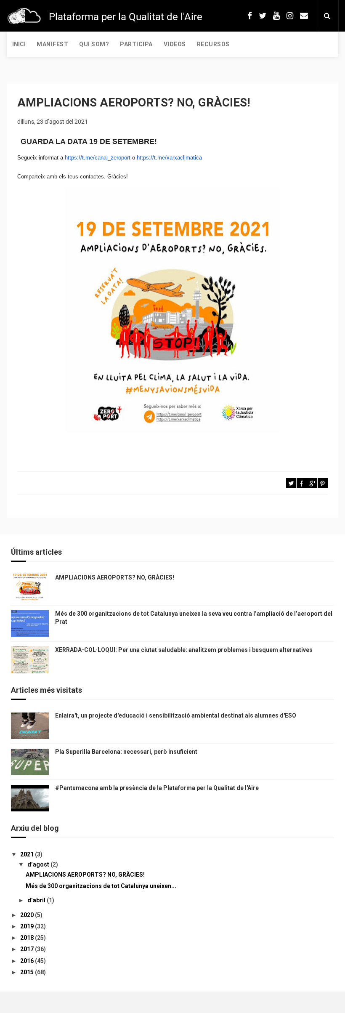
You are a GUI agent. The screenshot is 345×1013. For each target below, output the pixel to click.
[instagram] (290, 16)
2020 (27, 915)
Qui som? (94, 44)
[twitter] (262, 16)
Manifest (52, 44)
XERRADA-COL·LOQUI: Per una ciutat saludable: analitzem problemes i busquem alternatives (184, 649)
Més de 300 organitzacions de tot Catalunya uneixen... (101, 886)
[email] (304, 16)
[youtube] (276, 16)
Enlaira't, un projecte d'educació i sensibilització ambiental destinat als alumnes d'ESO (175, 715)
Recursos (213, 44)
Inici (19, 44)
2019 (27, 926)
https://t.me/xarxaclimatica (169, 157)
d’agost (38, 864)
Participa (136, 44)
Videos (175, 44)
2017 (27, 949)
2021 (27, 854)
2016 (27, 960)
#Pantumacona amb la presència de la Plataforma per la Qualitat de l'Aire (157, 787)
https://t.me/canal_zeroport (97, 157)
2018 (27, 937)
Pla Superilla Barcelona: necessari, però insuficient (126, 751)
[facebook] (249, 16)
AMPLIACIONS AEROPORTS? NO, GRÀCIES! (114, 577)
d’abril (37, 900)
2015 (27, 972)
